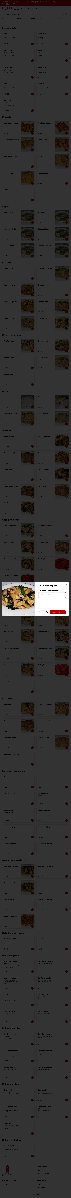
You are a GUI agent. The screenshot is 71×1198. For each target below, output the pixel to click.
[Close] (66, 584)
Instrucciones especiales (48, 590)
